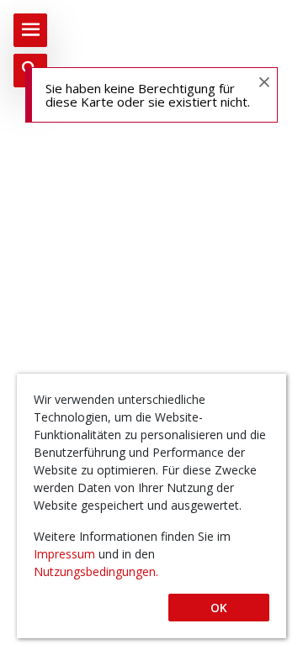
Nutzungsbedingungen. (96, 571)
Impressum (66, 554)
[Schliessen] (263, 81)
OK (218, 608)
